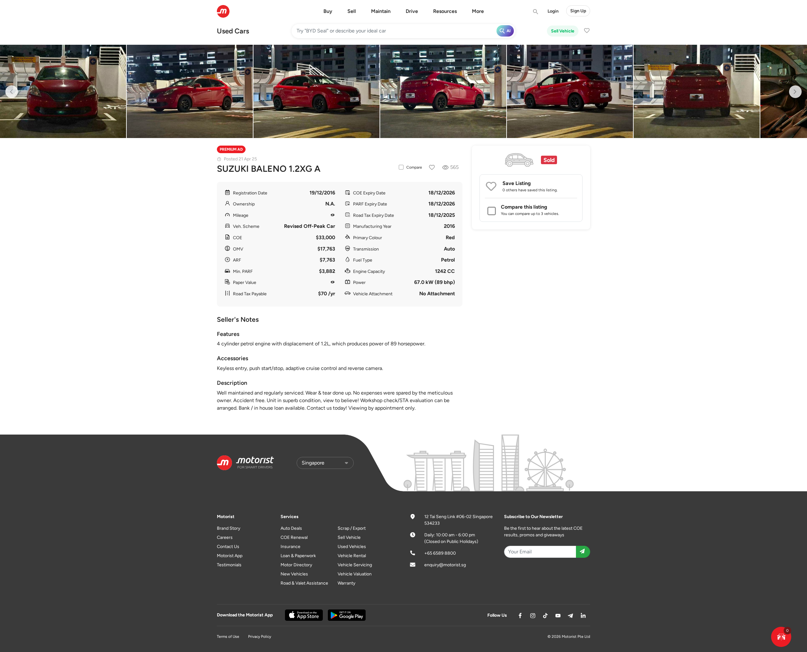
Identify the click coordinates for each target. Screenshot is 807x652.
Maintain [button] (381, 11)
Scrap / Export (352, 528)
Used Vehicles (352, 546)
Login (553, 11)
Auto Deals (291, 528)
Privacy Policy (259, 636)
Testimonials (229, 565)
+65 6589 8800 (440, 553)
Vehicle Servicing (355, 565)
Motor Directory (296, 565)
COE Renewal (294, 537)
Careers (225, 537)
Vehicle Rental (352, 555)
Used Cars (233, 31)
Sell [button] (351, 11)
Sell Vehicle (562, 31)
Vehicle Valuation (355, 574)
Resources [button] (445, 11)
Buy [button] (327, 11)
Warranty (346, 583)
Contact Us (228, 546)
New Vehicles (294, 574)
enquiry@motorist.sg (445, 565)
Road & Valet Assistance (304, 583)
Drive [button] (412, 11)
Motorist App (229, 555)
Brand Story (228, 528)
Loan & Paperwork (298, 555)
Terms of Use (228, 636)
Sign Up (578, 11)
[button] (781, 637)
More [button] (478, 11)
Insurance (290, 546)
